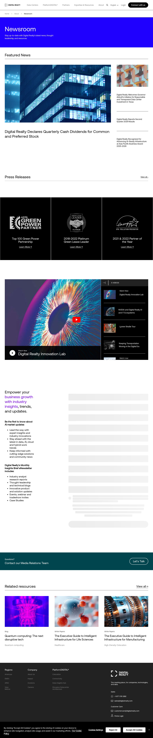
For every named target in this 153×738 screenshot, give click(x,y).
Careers (31, 687)
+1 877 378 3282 (120, 696)
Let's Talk (139, 561)
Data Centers (32, 5)
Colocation (56, 674)
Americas (8, 674)
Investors (31, 683)
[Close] (149, 729)
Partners (66, 5)
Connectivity (57, 679)
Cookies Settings (95, 730)
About (101, 5)
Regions (8, 670)
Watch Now (22, 351)
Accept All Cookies (134, 730)
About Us (31, 674)
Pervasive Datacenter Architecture (60, 688)
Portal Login (119, 716)
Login (123, 5)
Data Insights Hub (59, 683)
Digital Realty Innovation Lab (42, 354)
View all (144, 177)
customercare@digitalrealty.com (126, 711)
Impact (30, 679)
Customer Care (117, 707)
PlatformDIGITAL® (50, 5)
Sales (113, 692)
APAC (7, 683)
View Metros (7, 688)
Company (32, 670)
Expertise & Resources (84, 5)
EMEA (7, 679)
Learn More (24, 247)
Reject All (113, 730)
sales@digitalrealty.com (123, 701)
